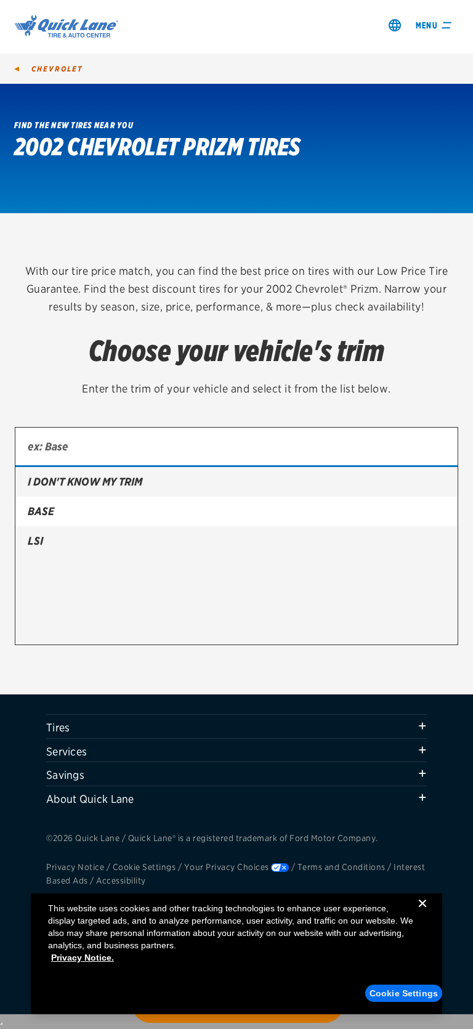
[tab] (236, 726)
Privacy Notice (75, 867)
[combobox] (236, 447)
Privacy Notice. (82, 957)
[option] (236, 482)
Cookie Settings (144, 867)
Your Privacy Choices (226, 867)
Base (41, 511)
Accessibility (121, 880)
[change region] (394, 25)
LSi (35, 540)
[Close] (422, 913)
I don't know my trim (85, 481)
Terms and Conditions (341, 867)
